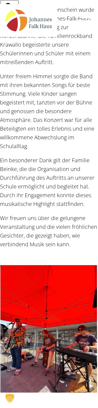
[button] (10, 398)
